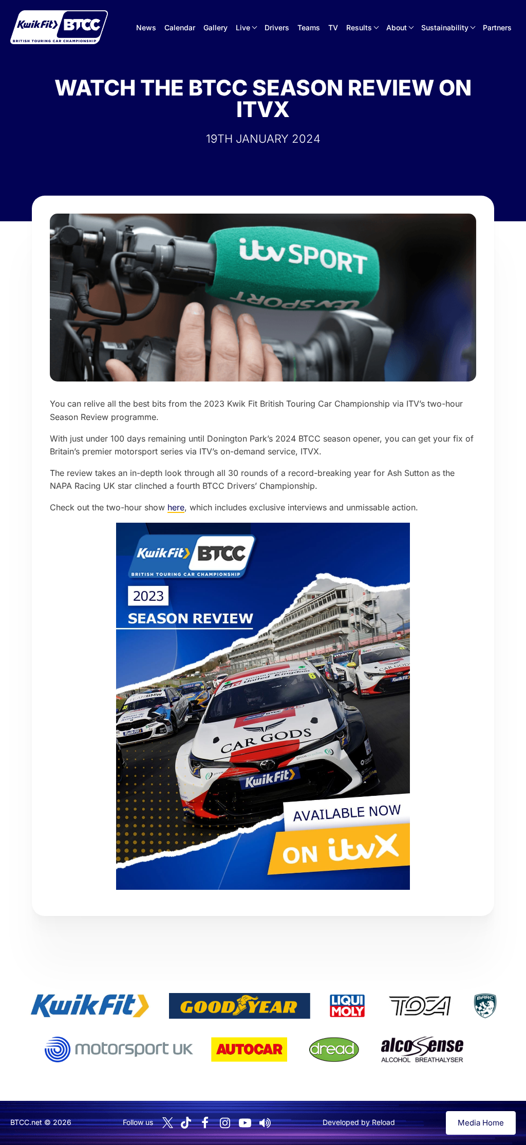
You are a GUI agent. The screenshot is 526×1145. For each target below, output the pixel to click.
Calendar (179, 27)
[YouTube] (245, 1123)
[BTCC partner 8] (334, 1049)
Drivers (277, 27)
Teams (308, 27)
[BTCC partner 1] (90, 1006)
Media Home (481, 1123)
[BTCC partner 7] (249, 1049)
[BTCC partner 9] (422, 1049)
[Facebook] (205, 1123)
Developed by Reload (359, 1122)
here (175, 507)
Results (359, 27)
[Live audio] (265, 1123)
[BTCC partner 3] (347, 1006)
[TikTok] (186, 1123)
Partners (497, 27)
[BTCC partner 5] (485, 1006)
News (146, 27)
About (396, 27)
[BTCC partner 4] (420, 1006)
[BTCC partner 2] (239, 1006)
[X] (167, 1122)
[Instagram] (225, 1123)
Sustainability (444, 27)
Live (243, 27)
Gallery (215, 27)
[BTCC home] (59, 27)
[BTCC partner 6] (119, 1049)
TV (333, 27)
